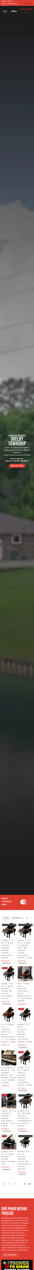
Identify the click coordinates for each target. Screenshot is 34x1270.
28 (25, 1184)
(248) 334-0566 (26, 9)
